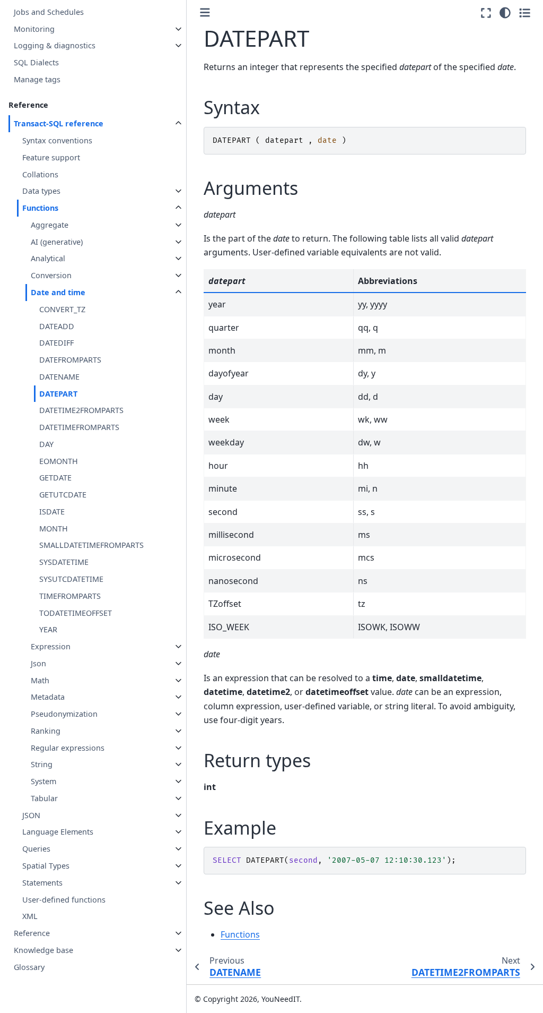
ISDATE (52, 511)
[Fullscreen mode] (486, 13)
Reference (32, 933)
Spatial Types (45, 866)
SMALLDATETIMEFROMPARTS (91, 545)
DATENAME (59, 377)
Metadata (48, 697)
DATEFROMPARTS (70, 360)
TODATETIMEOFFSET (75, 613)
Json (38, 663)
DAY (46, 444)
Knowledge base (43, 950)
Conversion (51, 275)
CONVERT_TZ (62, 309)
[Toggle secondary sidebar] (525, 13)
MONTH (53, 528)
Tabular (44, 798)
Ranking (45, 731)
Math (40, 680)
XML (30, 916)
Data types (41, 191)
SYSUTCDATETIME (71, 579)
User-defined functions (64, 900)
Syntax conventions (57, 140)
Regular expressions (67, 748)
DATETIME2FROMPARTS (81, 410)
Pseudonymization (64, 714)
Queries (36, 849)
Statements (42, 883)
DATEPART (58, 394)
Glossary (29, 967)
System (43, 781)
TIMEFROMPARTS (70, 596)
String (41, 764)
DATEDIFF (56, 343)
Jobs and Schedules (49, 12)
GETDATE (55, 478)
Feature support (51, 157)
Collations (40, 174)
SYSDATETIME (64, 562)
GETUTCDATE (62, 495)
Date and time (58, 292)
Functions (40, 208)
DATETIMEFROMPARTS (79, 427)
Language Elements (57, 832)
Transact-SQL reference (58, 123)
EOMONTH (58, 461)
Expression (51, 646)
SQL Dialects (36, 62)
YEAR (48, 629)
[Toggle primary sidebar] (205, 12)
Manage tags (37, 79)
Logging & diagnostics (54, 45)
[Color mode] (505, 13)
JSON (31, 815)
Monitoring (34, 29)
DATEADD (56, 326)
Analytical (48, 258)
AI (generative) (57, 242)
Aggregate (49, 225)
